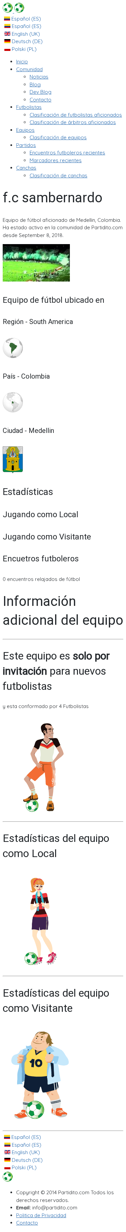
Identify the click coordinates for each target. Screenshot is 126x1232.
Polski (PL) (23, 49)
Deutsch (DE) (26, 41)
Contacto (27, 1223)
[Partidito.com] (13, 11)
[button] (29, 69)
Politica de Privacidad (41, 1215)
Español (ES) (25, 19)
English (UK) (25, 34)
